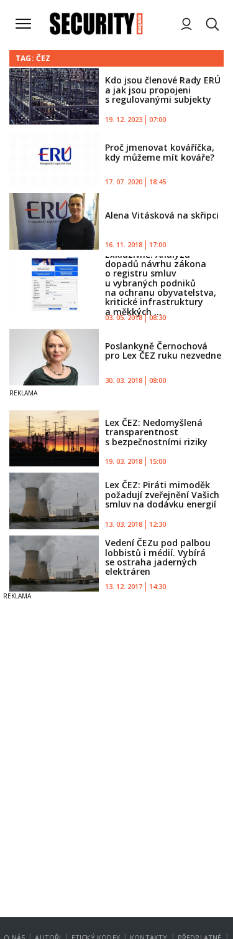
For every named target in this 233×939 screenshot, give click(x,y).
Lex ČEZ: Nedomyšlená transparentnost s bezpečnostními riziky (156, 432)
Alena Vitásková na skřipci (162, 215)
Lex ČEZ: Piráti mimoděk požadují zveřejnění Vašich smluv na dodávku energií (162, 494)
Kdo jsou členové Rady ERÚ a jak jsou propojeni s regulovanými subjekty (163, 89)
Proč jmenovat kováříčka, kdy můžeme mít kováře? (159, 152)
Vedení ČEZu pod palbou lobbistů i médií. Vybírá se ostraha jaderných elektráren (158, 557)
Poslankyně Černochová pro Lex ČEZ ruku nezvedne (163, 350)
